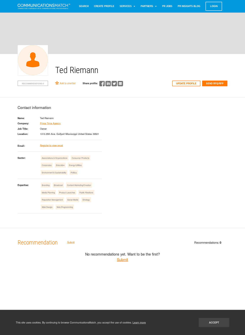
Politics (74, 172)
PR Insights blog (189, 6)
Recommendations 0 (33, 83)
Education (60, 165)
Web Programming (65, 207)
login (214, 6)
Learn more (139, 322)
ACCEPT (214, 322)
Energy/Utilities (75, 165)
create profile (104, 6)
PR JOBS (167, 6)
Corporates (47, 165)
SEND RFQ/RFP (214, 83)
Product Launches (67, 192)
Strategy (86, 199)
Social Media (72, 199)
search (84, 6)
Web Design (47, 207)
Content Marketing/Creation (79, 185)
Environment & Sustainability (54, 172)
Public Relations (86, 192)
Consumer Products (80, 157)
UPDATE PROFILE (186, 83)
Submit (71, 242)
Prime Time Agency (50, 123)
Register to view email (51, 145)
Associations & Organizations (54, 157)
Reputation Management (52, 199)
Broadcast (58, 185)
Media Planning (48, 192)
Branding (46, 185)
